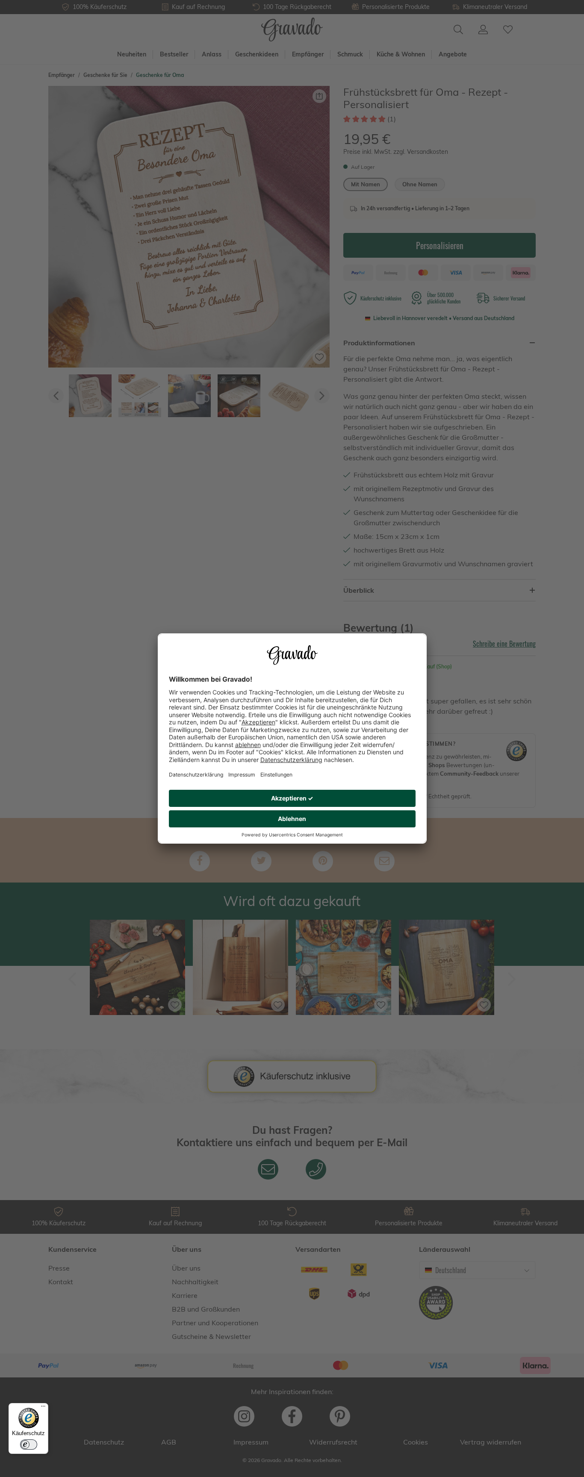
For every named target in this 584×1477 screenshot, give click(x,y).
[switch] (28, 1444)
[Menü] (43, 1408)
